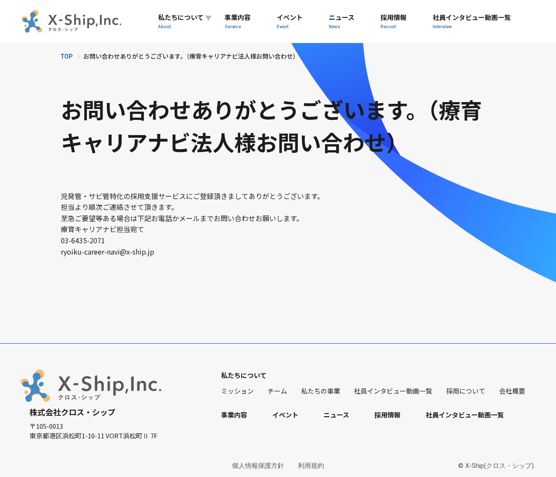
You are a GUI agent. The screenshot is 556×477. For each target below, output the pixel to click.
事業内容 (238, 21)
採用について (465, 390)
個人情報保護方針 (258, 466)
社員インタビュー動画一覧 (472, 21)
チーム (277, 390)
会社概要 (512, 390)
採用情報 (394, 21)
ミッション (237, 390)
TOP (67, 56)
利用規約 (311, 466)
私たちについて (181, 21)
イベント (290, 21)
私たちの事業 (320, 390)
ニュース (341, 21)
